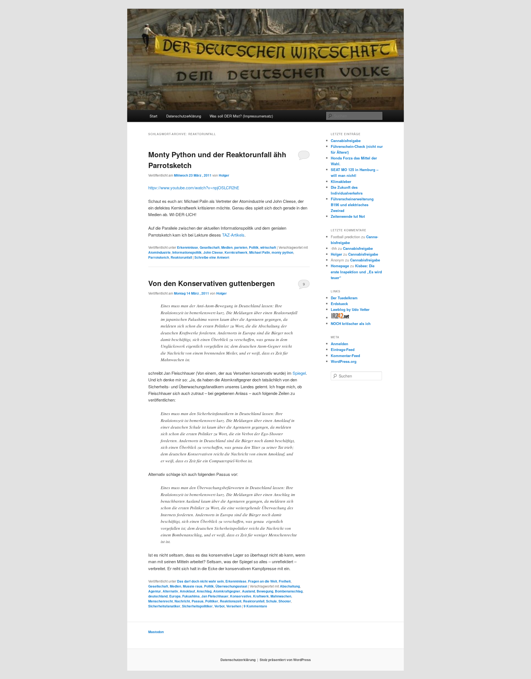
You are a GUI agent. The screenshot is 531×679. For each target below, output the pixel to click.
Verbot (219, 606)
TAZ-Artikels (233, 235)
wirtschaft (268, 247)
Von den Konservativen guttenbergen (211, 283)
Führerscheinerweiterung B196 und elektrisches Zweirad (352, 204)
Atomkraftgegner (226, 591)
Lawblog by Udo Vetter (350, 309)
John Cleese (213, 252)
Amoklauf (187, 591)
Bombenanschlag (289, 591)
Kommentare (255, 606)
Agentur (154, 591)
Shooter (284, 601)
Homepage (340, 265)
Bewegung (265, 591)
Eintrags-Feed (343, 349)
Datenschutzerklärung (183, 116)
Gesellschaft (210, 247)
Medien (227, 247)
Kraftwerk (261, 596)
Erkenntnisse (187, 247)
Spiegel (299, 373)
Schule (271, 601)
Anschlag (204, 591)
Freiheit (285, 581)
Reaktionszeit (230, 601)
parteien (240, 247)
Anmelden (339, 343)
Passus (198, 601)
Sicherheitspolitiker (197, 606)
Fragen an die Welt (262, 581)
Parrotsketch (158, 257)
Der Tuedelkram (344, 297)
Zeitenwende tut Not (348, 216)
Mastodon (156, 631)
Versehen (233, 606)
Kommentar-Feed (345, 355)
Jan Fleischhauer (214, 596)
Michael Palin (259, 252)
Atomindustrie (159, 252)
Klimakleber (341, 181)
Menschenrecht (160, 601)
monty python (282, 252)
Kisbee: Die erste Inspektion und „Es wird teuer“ (356, 271)
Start (153, 116)
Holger (224, 175)
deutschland (158, 596)
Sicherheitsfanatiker (164, 606)
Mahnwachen (280, 596)
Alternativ (170, 591)
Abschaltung (290, 586)
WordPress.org (343, 361)
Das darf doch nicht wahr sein (200, 581)
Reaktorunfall (181, 257)
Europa (175, 596)
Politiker (211, 601)
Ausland (248, 591)
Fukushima (191, 596)
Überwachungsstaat (231, 586)
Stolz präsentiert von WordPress (285, 659)
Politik (254, 247)
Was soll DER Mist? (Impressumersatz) (241, 116)
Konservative (240, 596)
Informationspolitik (187, 252)
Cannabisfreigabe (346, 140)
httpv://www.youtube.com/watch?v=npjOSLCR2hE (193, 187)
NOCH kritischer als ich (351, 323)
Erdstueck (339, 303)
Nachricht (182, 601)
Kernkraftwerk (236, 252)
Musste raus (192, 586)
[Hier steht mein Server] (340, 317)
